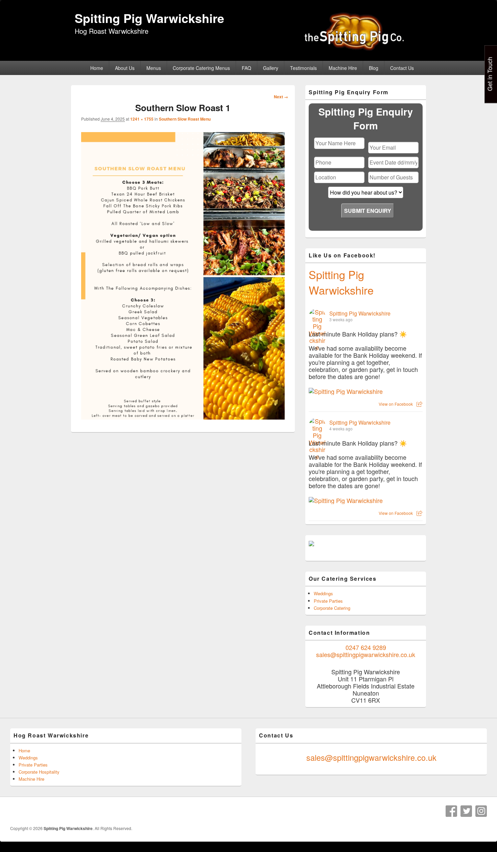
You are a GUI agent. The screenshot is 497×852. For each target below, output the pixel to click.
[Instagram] (481, 811)
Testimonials (303, 68)
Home (96, 68)
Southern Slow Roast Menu (185, 119)
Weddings (323, 593)
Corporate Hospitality (39, 772)
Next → (281, 97)
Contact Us (402, 68)
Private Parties (328, 601)
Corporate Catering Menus (201, 68)
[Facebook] (451, 811)
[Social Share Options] (419, 404)
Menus (153, 68)
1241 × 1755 (141, 119)
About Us (125, 68)
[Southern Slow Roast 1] (183, 417)
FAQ (246, 68)
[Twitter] (466, 811)
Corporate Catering (332, 608)
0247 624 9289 (366, 647)
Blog (373, 68)
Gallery (270, 68)
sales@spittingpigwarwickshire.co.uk (365, 654)
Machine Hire (343, 68)
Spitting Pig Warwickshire (149, 18)
